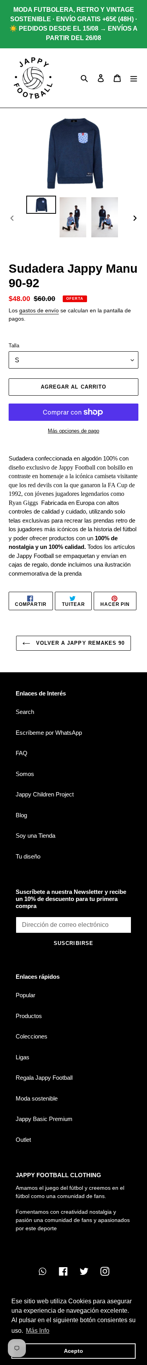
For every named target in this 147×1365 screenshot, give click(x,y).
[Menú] (133, 78)
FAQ (21, 753)
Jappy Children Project (45, 794)
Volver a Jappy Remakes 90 (79, 643)
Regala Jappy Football (44, 1077)
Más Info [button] (37, 1330)
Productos (29, 1016)
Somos (25, 774)
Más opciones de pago (73, 431)
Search (25, 711)
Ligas (22, 1057)
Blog (21, 815)
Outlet (23, 1139)
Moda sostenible (37, 1098)
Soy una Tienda (35, 835)
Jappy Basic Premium (44, 1118)
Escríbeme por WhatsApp (49, 732)
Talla (14, 346)
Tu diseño (28, 856)
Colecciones (31, 1036)
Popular (25, 995)
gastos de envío (39, 310)
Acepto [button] (73, 1351)
